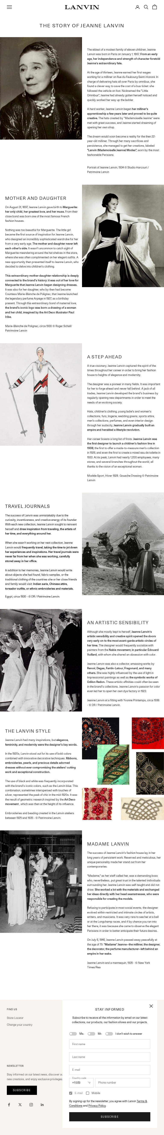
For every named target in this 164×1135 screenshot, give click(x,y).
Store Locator (15, 1018)
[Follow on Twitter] (20, 1105)
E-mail (79, 1093)
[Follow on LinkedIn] (42, 1105)
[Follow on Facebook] (9, 1105)
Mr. (100, 1033)
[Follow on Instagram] (31, 1105)
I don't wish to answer (129, 1033)
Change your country (19, 1024)
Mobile (96, 1093)
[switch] (73, 1034)
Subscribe (110, 1116)
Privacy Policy (97, 1105)
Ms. (81, 1033)
